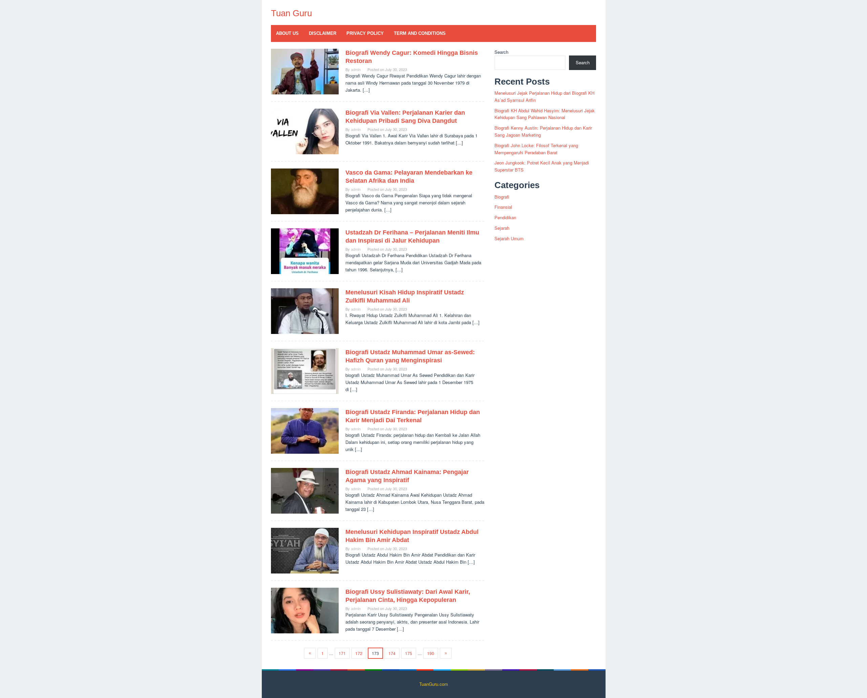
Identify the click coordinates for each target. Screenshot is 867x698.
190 (430, 653)
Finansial (503, 207)
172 (358, 653)
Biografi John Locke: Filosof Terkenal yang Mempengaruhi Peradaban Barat (536, 149)
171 (342, 653)
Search (501, 52)
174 (392, 653)
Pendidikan (505, 217)
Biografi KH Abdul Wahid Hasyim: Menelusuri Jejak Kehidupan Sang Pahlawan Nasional (544, 114)
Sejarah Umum (509, 238)
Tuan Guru (291, 13)
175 (408, 653)
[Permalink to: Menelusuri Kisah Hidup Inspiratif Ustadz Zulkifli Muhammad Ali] (305, 310)
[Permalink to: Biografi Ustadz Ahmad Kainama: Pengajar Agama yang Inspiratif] (305, 490)
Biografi (501, 197)
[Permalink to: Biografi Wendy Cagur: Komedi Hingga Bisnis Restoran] (305, 71)
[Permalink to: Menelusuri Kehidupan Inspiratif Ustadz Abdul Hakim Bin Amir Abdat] (305, 550)
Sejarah (501, 228)
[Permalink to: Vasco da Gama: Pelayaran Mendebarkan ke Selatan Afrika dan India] (305, 190)
